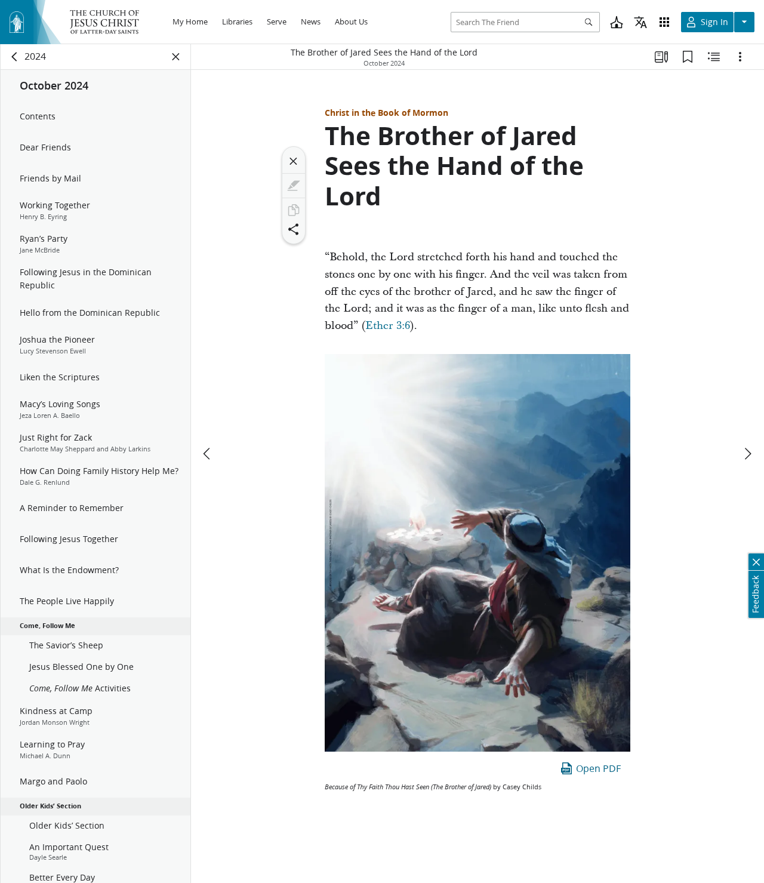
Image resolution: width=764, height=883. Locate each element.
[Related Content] (714, 57)
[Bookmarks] (688, 57)
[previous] (208, 454)
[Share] (293, 229)
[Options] (740, 57)
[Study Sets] (661, 57)
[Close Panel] (176, 56)
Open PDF (598, 768)
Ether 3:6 (387, 325)
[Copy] (293, 210)
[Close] (293, 161)
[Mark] (293, 185)
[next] (747, 454)
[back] (14, 56)
